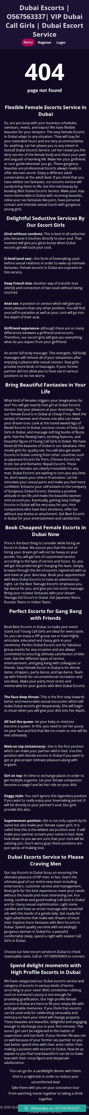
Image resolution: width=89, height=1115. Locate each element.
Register (44, 42)
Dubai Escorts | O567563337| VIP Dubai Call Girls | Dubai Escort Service (44, 21)
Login (61, 42)
